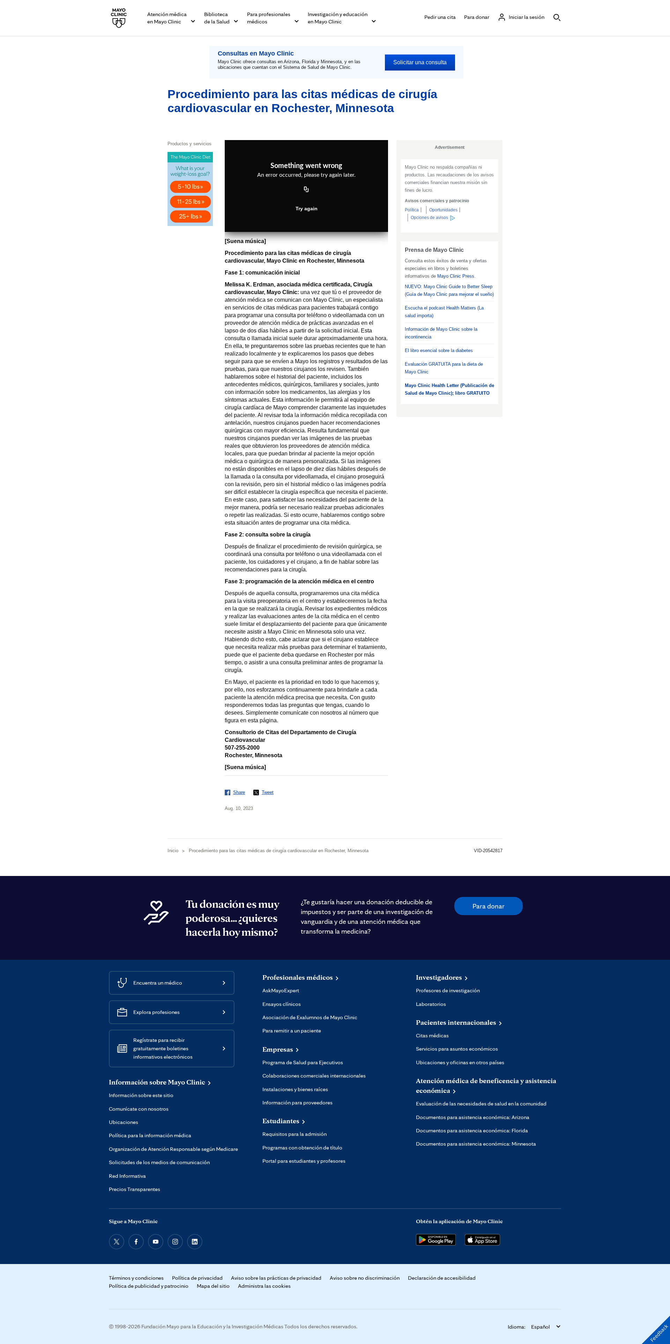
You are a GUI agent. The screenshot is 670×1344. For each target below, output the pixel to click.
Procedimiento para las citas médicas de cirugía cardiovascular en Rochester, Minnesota (278, 850)
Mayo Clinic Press (455, 276)
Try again (307, 208)
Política (412, 209)
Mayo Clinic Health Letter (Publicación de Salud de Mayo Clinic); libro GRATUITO (449, 389)
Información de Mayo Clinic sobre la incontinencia (441, 333)
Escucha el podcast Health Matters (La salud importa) (444, 311)
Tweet (268, 792)
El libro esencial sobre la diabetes (439, 350)
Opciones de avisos (429, 217)
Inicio (173, 850)
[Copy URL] (306, 190)
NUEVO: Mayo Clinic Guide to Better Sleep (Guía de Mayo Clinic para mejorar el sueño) (449, 290)
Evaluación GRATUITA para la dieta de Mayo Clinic (444, 367)
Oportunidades (443, 209)
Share (239, 792)
